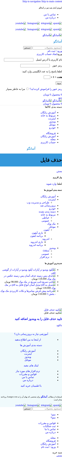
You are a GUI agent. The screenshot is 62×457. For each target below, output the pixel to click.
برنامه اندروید (36, 245)
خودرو (52, 208)
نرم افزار (44, 257)
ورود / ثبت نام (48, 447)
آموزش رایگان (48, 196)
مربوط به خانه (48, 214)
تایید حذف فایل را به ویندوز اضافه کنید (38, 319)
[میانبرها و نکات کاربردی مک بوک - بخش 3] (45, 291)
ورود (59, 83)
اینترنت (52, 199)
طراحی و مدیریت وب (38, 202)
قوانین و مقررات (28, 374)
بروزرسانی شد (48, 205)
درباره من (28, 380)
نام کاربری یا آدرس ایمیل (48, 59)
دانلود (59, 325)
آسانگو (44, 397)
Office (46, 250)
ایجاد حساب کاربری (47, 54)
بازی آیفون (37, 232)
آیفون (46, 229)
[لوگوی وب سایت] (57, 35)
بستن (59, 171)
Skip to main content (51, 1)
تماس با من (28, 377)
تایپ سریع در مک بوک (30, 281)
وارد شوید (51, 183)
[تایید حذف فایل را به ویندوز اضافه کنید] (53, 309)
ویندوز (52, 248)
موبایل (52, 226)
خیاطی (45, 217)
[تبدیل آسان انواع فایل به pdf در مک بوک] (48, 284)
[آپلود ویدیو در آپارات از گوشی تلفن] (44, 269)
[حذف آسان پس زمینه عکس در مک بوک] (46, 275)
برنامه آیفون (36, 235)
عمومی (45, 220)
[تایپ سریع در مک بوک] (49, 281)
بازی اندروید (37, 242)
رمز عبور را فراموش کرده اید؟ (46, 89)
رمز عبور (56, 65)
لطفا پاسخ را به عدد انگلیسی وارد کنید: (42, 71)
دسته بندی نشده (47, 211)
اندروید (45, 239)
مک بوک (51, 223)
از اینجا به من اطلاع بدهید (28, 339)
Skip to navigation (31, 1)
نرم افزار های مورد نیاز (28, 371)
